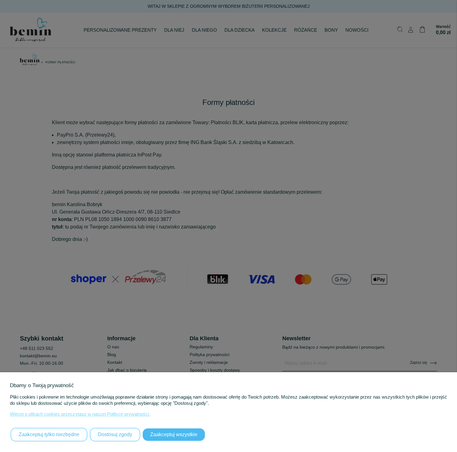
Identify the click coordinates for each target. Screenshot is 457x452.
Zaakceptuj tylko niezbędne (49, 434)
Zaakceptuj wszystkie (173, 434)
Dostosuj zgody (115, 434)
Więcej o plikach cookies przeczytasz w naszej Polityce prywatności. (80, 414)
